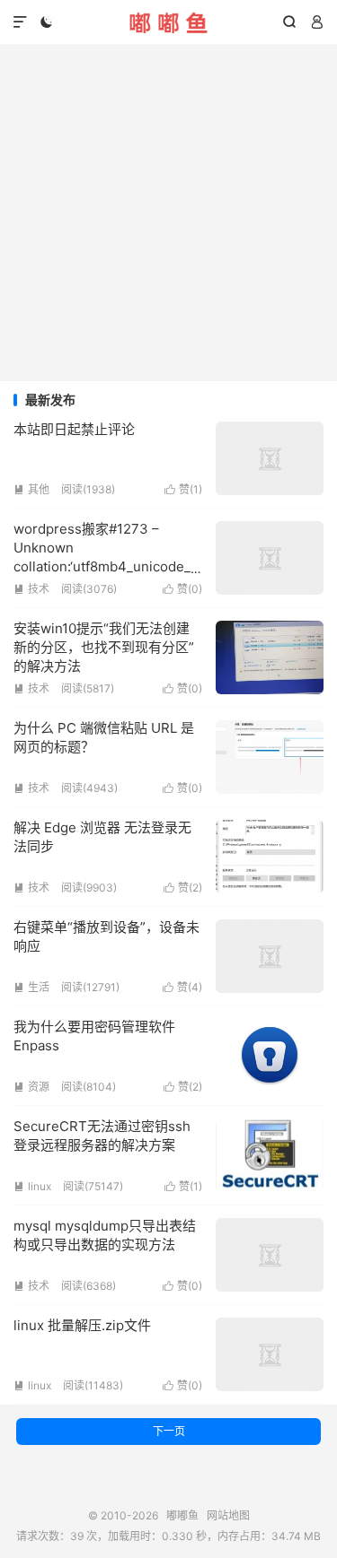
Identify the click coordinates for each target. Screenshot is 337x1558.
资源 (31, 1086)
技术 (31, 589)
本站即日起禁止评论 (74, 429)
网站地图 (228, 1515)
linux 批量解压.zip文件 (82, 1325)
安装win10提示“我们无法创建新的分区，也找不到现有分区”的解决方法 (103, 647)
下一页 (169, 1431)
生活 (31, 987)
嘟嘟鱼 (168, 22)
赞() (183, 489)
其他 (31, 489)
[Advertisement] (168, 213)
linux (32, 1186)
